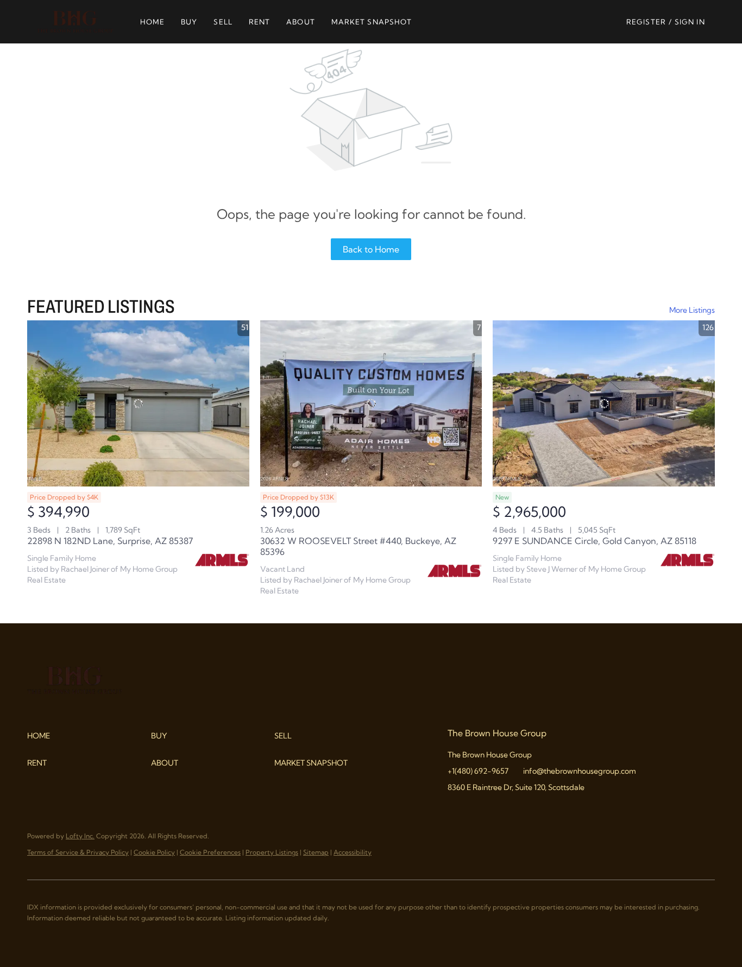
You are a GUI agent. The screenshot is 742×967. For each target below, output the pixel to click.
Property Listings (272, 852)
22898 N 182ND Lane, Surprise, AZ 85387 (110, 540)
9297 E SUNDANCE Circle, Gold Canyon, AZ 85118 (594, 540)
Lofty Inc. (80, 836)
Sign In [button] (690, 21)
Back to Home (371, 249)
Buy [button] (189, 21)
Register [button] (646, 21)
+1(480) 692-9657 (478, 771)
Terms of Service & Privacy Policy (78, 852)
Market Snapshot (371, 21)
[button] (74, 22)
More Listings (692, 310)
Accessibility (353, 852)
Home (152, 21)
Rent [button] (259, 21)
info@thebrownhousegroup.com (579, 771)
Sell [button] (222, 21)
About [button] (300, 21)
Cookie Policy (154, 852)
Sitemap (316, 852)
